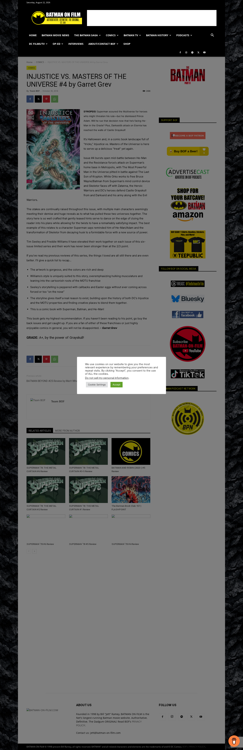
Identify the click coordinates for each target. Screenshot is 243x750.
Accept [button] (116, 384)
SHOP (126, 43)
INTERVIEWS (75, 43)
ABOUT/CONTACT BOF (101, 43)
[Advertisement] (151, 18)
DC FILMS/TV (37, 43)
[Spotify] (192, 52)
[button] (212, 35)
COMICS (111, 35)
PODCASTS (182, 35)
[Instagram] (186, 52)
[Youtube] (204, 52)
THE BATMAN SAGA (86, 35)
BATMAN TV (131, 35)
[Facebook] (180, 52)
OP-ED (56, 43)
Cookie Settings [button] (97, 384)
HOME (33, 35)
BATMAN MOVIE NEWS (55, 35)
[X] (198, 52)
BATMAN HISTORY (157, 35)
